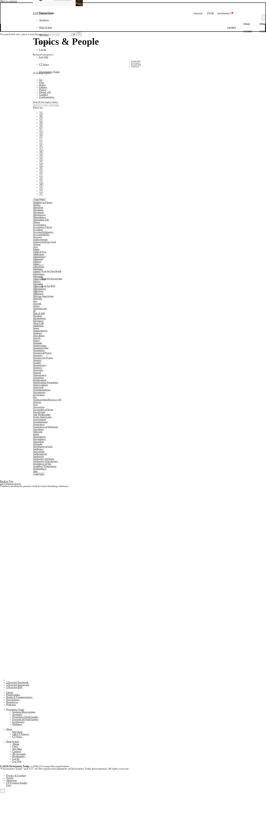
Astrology (38, 429)
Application (39, 380)
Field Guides (13, 695)
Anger (36, 340)
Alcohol (37, 316)
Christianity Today (49, 72)
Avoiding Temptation (44, 466)
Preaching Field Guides (25, 717)
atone (36, 434)
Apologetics (39, 365)
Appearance (39, 375)
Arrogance (39, 395)
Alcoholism (39, 318)
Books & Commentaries (19, 697)
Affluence (38, 294)
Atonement (39, 437)
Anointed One (41, 348)
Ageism (37, 303)
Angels (37, 338)
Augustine (39, 451)
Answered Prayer (42, 353)
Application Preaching (45, 382)
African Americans (43, 296)
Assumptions (40, 422)
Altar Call (38, 323)
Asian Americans (42, 417)
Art (35, 397)
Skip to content (8, 1)
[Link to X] (131, 264)
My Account (19, 754)
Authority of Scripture (45, 461)
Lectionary (18, 722)
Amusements (40, 331)
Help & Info (45, 27)
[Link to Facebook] (50, 271)
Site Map (17, 749)
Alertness (38, 321)
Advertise (11, 780)
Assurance (39, 424)
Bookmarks (45, 42)
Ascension (38, 407)
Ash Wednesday (41, 414)
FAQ (14, 746)
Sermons (17, 714)
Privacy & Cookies (16, 775)
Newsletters (13, 700)
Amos (36, 328)
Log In (42, 50)
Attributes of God (42, 446)
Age (35, 301)
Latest (231, 28)
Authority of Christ (43, 459)
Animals (37, 343)
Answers (37, 355)
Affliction (38, 291)
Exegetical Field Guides (25, 719)
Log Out (43, 57)
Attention (38, 441)
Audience (38, 449)
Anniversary (39, 345)
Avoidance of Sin (42, 464)
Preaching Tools (15, 709)
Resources (12, 702)
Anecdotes (39, 335)
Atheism (37, 432)
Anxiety (37, 360)
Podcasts (11, 704)
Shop (9, 729)
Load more (39, 474)
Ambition (38, 326)
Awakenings (39, 469)
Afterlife (37, 299)
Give (8, 785)
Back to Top (6, 481)
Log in (210, 13)
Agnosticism (40, 308)
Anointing (38, 350)
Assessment (39, 419)
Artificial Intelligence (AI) (47, 400)
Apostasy (38, 370)
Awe (35, 471)
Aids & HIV (39, 313)
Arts (35, 405)
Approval (38, 387)
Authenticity (40, 454)
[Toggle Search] (264, 17)
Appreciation (40, 385)
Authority (38, 456)
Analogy (37, 333)
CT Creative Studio (16, 783)
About (15, 744)
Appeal (37, 372)
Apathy (37, 363)
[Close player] (2, 791)
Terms (9, 778)
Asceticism (39, 412)
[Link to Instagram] (50, 278)
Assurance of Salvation (45, 427)
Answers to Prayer (43, 358)
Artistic (37, 402)
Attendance (39, 439)
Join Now (198, 13)
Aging (36, 306)
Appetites (38, 377)
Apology (37, 368)
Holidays (17, 724)
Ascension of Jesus (43, 409)
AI (34, 311)
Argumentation (41, 390)
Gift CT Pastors (20, 734)
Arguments (39, 392)
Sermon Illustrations (23, 712)
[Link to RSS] (47, 286)
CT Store (44, 64)
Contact (16, 751)
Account (44, 35)
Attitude (37, 444)
